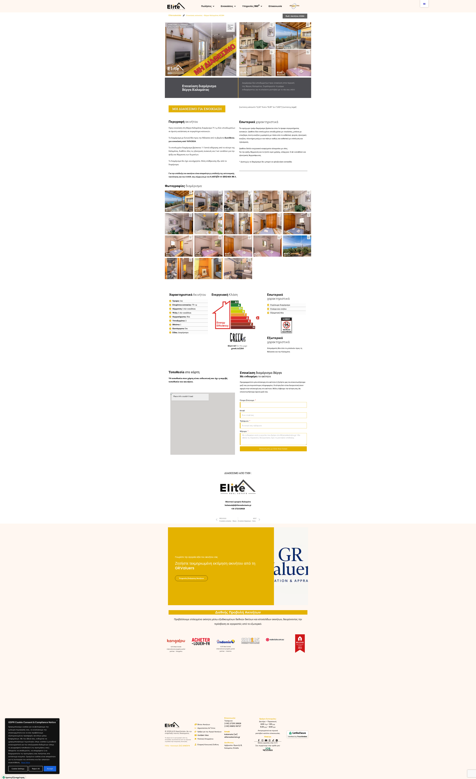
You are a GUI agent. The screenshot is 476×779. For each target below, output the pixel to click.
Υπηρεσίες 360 (250, 6)
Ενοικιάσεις (227, 6)
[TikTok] (273, 740)
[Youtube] (266, 740)
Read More (25, 762)
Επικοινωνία (275, 6)
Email (242, 410)
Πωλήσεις (206, 6)
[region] (32, 746)
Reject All (36, 769)
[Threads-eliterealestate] (269, 740)
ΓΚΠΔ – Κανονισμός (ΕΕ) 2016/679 (177, 746)
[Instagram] (262, 740)
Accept (50, 769)
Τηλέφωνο (244, 421)
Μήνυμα (243, 431)
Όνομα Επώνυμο (247, 400)
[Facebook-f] (259, 740)
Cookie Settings (18, 769)
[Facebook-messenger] (277, 740)
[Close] (56, 720)
